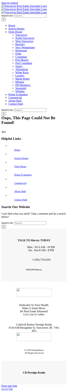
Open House (20, 166)
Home (17, 150)
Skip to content (9, 2)
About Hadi (20, 191)
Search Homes (21, 158)
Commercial (20, 183)
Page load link (9, 385)
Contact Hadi (20, 199)
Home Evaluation (23, 175)
